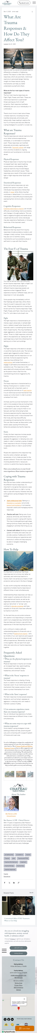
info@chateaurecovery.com (18, 975)
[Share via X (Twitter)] (9, 883)
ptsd (13, 858)
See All (31, 893)
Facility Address (18, 970)
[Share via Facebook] (5, 883)
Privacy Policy (18, 985)
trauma (28, 855)
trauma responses (10, 869)
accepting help (9, 855)
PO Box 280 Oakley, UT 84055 (18, 966)
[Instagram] (5, 1019)
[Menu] (34, 2)
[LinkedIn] (12, 1019)
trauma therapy (9, 866)
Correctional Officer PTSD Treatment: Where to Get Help (17, 919)
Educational (7, 876)
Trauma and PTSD (23, 858)
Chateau (12, 939)
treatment (23, 862)
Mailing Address (18, 964)
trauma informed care (11, 862)
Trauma (7, 858)
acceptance (19, 855)
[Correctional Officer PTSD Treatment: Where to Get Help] (18, 905)
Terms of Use (18, 983)
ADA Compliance (18, 987)
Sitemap (18, 990)
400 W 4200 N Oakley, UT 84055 (18, 973)
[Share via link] (18, 883)
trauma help (20, 866)
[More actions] (32, 12)
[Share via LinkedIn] (14, 883)
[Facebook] (8, 1019)
